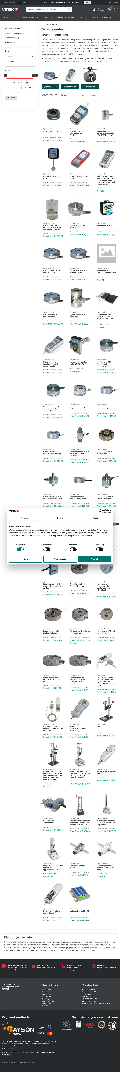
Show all (64, 95)
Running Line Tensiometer (48, 822)
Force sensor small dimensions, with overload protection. (51, 409)
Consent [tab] (24, 518)
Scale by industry (28, 17)
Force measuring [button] (12, 38)
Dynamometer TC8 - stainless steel (51, 316)
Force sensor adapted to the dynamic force (79, 408)
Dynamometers (52, 24)
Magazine (106, 17)
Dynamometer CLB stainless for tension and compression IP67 (52, 228)
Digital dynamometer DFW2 (52, 177)
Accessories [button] (10, 42)
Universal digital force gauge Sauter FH (52, 912)
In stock (11, 62)
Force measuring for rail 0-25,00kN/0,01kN (79, 363)
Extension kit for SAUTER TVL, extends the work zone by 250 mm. (105, 318)
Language (113, 3)
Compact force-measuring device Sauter (77, 133)
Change (87, 2)
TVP (98, 727)
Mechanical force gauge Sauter (106, 773)
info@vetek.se (92, 1003)
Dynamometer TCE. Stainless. (78, 316)
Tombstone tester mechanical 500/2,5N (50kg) (105, 868)
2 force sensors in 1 (51, 131)
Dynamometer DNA (104, 226)
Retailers (45, 1006)
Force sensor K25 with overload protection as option (52, 586)
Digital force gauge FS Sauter (79, 177)
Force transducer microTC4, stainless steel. (51, 680)
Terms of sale (46, 992)
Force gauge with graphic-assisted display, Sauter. (50, 364)
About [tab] (95, 518)
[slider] (5, 78)
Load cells (83, 17)
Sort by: (85, 95)
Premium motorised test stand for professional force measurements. (80, 823)
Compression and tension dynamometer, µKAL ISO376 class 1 (106, 133)
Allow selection (60, 559)
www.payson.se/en (8, 1048)
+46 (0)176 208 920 (19, 3)
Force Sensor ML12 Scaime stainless (51, 632)
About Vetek (46, 990)
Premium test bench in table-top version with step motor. (106, 823)
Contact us (90, 985)
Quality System (47, 999)
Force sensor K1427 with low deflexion (105, 498)
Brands (95, 17)
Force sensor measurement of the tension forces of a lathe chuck (105, 587)
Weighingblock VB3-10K (79, 911)
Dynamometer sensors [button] (14, 33)
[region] (20, 62)
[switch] (46, 549)
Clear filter (11, 98)
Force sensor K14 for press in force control (79, 498)
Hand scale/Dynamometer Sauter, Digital (78, 729)
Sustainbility (46, 996)
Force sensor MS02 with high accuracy (80, 632)
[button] (113, 1025)
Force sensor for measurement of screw (106, 408)
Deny (26, 559)
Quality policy (46, 1003)
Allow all (94, 559)
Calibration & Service (65, 17)
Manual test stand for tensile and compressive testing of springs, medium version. (80, 774)
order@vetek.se (104, 1003)
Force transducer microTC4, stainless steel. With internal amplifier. (78, 681)
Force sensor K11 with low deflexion (105, 453)
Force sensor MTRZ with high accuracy (107, 632)
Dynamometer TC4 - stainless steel (78, 271)
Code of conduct (48, 1001)
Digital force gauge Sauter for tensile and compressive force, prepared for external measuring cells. (106, 180)
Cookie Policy (46, 994)
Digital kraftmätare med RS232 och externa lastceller (53, 729)
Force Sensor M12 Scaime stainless (77, 585)
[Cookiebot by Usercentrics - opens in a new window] (100, 511)
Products (8, 17)
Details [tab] (60, 518)
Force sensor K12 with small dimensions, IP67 (52, 498)
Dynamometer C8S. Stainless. (78, 227)
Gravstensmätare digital (77, 867)
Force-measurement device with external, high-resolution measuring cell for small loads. (106, 682)
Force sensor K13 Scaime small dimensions (104, 364)
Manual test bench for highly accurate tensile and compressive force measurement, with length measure (52, 775)
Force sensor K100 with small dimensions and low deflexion (79, 454)
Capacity (48, 17)
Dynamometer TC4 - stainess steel (51, 271)
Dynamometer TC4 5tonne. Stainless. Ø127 (106, 271)
